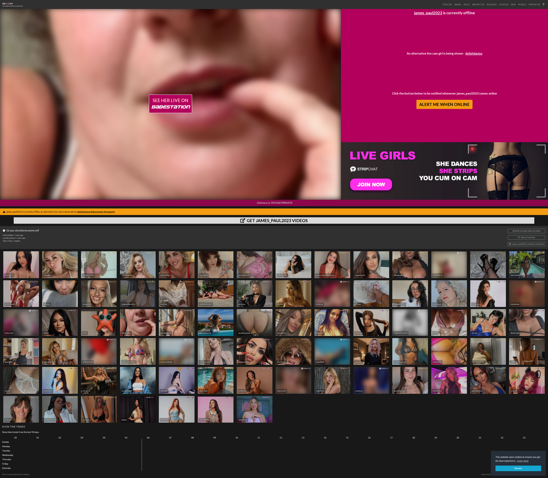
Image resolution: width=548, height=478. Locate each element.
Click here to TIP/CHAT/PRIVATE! (275, 202)
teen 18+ (447, 4)
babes (458, 4)
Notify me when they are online (527, 231)
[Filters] (543, 4)
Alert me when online (444, 104)
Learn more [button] (522, 461)
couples (503, 4)
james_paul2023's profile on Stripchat (528, 244)
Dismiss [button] (518, 468)
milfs (467, 4)
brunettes (478, 4)
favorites (534, 4)
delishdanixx (473, 53)
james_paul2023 (428, 12)
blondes (492, 4)
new (513, 4)
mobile (522, 4)
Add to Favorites (527, 237)
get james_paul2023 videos (277, 220)
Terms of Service (487, 474)
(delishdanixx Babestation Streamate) (96, 211)
